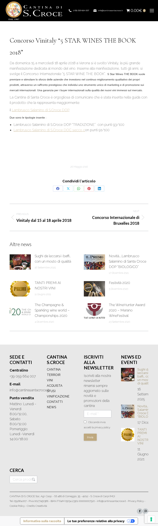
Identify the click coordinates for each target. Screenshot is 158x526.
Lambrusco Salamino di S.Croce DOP (40, 110)
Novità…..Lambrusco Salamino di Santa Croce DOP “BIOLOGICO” (127, 261)
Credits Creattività (37, 505)
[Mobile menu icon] (152, 10)
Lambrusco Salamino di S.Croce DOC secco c (49, 130)
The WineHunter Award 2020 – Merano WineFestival (127, 310)
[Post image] (20, 262)
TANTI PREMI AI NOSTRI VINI (48, 285)
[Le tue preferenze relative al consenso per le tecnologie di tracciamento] (151, 519)
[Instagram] (145, 511)
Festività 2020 (119, 283)
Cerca (33, 479)
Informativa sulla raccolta (42, 521)
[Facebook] (140, 511)
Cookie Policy (17, 505)
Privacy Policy (136, 501)
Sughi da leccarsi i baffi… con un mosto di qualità (53, 258)
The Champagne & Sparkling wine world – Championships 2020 (52, 310)
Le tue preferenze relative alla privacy (95, 521)
